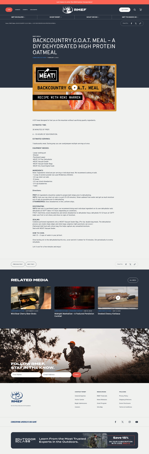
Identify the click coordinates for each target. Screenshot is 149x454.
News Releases (102, 400)
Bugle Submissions (81, 403)
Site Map (100, 407)
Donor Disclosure (125, 403)
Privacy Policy (123, 396)
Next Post (30, 264)
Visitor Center (79, 400)
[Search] (134, 10)
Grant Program (101, 403)
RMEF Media (12, 23)
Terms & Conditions (125, 407)
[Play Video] (74, 87)
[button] (131, 23)
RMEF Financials (102, 396)
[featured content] (74, 440)
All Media (133, 280)
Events (25, 9)
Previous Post (18, 264)
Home (6, 23)
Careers (77, 407)
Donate (17, 9)
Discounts (33, 9)
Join (9, 9)
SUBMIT (76, 374)
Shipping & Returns (125, 400)
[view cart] (140, 10)
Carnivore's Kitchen (39, 57)
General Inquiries (80, 396)
